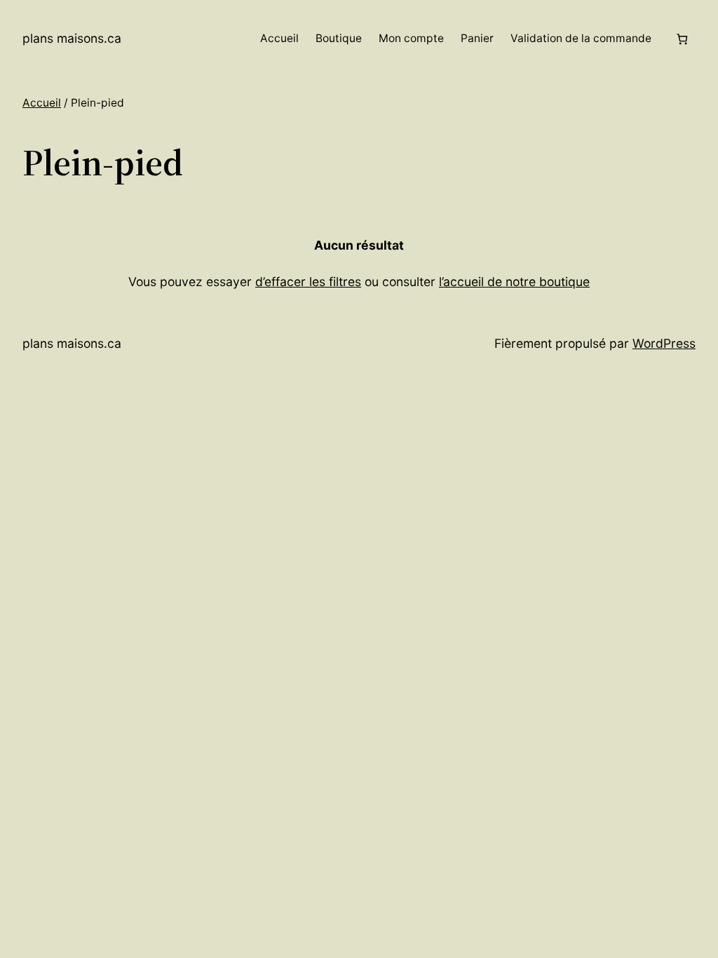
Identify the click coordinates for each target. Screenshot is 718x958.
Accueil (279, 38)
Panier (477, 38)
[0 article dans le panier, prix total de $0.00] (682, 39)
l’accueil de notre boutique (514, 281)
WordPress (664, 343)
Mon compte (411, 38)
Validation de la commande (580, 38)
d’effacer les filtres (308, 281)
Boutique (339, 38)
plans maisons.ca (71, 38)
